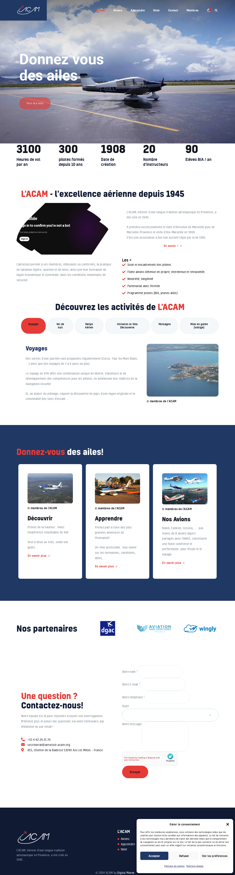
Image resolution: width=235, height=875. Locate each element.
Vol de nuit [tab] (60, 325)
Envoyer (135, 772)
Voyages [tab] (33, 324)
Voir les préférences (214, 856)
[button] (227, 824)
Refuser (184, 856)
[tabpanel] (119, 369)
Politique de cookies (174, 866)
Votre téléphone (133, 697)
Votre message (132, 724)
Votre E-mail (131, 684)
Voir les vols (35, 98)
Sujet (125, 706)
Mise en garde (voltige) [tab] (199, 325)
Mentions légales (194, 866)
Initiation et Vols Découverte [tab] (127, 325)
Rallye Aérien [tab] (89, 325)
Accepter (154, 856)
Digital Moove (125, 872)
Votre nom (129, 671)
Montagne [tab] (165, 324)
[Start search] (216, 10)
